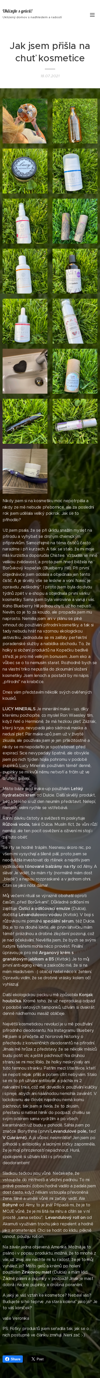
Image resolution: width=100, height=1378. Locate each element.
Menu (92, 14)
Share (15, 1359)
